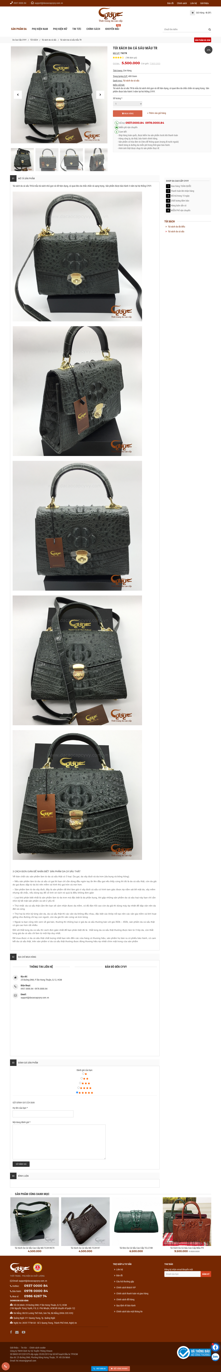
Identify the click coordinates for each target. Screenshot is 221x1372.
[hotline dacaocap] (6, 1366)
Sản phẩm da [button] (19, 28)
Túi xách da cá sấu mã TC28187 (85, 1248)
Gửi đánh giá (21, 1164)
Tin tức (24, 1347)
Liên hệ (193, 3)
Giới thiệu (204, 3)
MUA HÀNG (129, 113)
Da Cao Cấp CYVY (19, 40)
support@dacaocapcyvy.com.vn (49, 3)
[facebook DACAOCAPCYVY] (11, 1332)
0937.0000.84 (20, 3)
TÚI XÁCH (34, 40)
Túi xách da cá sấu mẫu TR (70, 40)
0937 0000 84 (36, 1286)
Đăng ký (206, 1274)
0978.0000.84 (154, 122)
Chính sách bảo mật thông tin (129, 1311)
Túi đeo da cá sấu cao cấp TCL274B (136, 1248)
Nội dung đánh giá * (21, 1122)
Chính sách (182, 3)
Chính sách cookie (37, 1347)
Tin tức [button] (76, 28)
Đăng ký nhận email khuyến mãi (178, 1269)
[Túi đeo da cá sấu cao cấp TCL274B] (136, 1221)
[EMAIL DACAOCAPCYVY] (17, 1332)
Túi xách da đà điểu (176, 226)
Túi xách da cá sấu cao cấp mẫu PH (187, 1248)
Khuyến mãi (112, 28)
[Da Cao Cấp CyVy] (110, 15)
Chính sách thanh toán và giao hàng (132, 1293)
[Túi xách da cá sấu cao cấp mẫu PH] (187, 1221)
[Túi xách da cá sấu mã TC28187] (85, 1221)
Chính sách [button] (93, 28)
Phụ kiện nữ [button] (60, 28)
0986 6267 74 (35, 1296)
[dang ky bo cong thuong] (194, 1352)
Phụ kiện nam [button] (40, 28)
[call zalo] (215, 1357)
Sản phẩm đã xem (202, 40)
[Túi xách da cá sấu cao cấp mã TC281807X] (34, 1221)
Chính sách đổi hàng (125, 1299)
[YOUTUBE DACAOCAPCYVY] (24, 1332)
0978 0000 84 (36, 1291)
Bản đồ (170, 3)
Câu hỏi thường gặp (125, 1281)
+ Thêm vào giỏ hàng (156, 113)
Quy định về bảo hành (126, 1305)
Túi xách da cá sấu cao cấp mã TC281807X (35, 1248)
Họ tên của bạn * (20, 1108)
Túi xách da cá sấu (49, 40)
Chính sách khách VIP (126, 1287)
